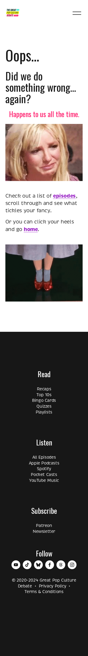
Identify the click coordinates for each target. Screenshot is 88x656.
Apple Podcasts (44, 463)
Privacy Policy (52, 586)
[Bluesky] (38, 564)
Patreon (44, 525)
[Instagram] (72, 564)
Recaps (44, 389)
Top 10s (43, 394)
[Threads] (60, 564)
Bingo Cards (44, 400)
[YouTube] (15, 564)
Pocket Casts (44, 474)
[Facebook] (49, 564)
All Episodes (44, 457)
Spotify (44, 468)
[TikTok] (27, 564)
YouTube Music (44, 480)
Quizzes (43, 406)
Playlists (44, 412)
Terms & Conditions (43, 591)
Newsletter (44, 531)
